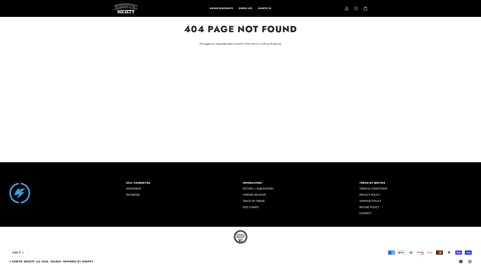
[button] (245, 8)
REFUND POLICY (369, 207)
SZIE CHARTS (251, 207)
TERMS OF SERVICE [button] (372, 183)
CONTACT (365, 213)
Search (56, 261)
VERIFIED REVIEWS (254, 195)
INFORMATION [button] (252, 183)
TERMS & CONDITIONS (373, 188)
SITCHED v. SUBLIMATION (258, 188)
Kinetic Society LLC (26, 261)
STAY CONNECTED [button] (138, 183)
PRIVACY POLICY (369, 195)
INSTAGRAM (133, 188)
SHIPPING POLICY (370, 201)
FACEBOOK (133, 195)
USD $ (16, 252)
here (253, 44)
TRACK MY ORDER (254, 201)
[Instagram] (470, 261)
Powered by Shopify (78, 261)
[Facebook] (461, 261)
